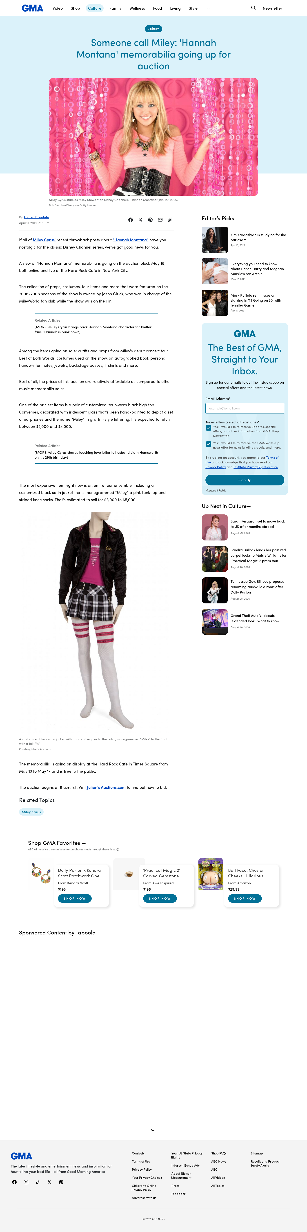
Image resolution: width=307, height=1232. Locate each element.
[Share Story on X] (140, 219)
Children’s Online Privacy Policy (143, 1187)
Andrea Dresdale (36, 217)
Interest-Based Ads (185, 1165)
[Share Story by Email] (160, 219)
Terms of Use (141, 1161)
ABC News (218, 1161)
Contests (138, 1153)
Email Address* (218, 398)
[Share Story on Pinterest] (150, 219)
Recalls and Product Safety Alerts (265, 1163)
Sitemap (257, 1153)
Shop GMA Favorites (54, 842)
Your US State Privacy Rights (186, 1155)
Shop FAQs (219, 1153)
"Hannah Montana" (130, 239)
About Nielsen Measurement (181, 1175)
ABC (214, 1169)
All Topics (217, 1185)
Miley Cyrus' (44, 239)
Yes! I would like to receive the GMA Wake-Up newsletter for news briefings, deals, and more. (247, 445)
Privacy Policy (215, 467)
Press (175, 1185)
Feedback (178, 1193)
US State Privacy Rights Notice (256, 467)
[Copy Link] (170, 219)
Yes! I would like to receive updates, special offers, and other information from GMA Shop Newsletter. (246, 431)
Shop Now (75, 898)
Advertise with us (144, 1197)
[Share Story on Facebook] (130, 219)
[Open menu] (210, 8)
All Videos (218, 1177)
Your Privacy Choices (147, 1177)
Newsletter (272, 8)
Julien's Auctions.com (106, 787)
